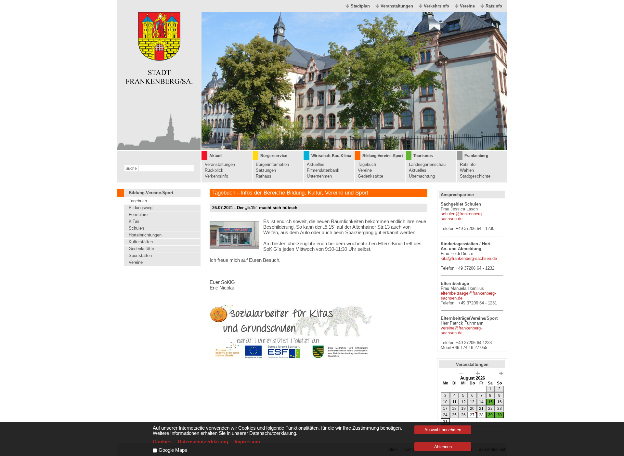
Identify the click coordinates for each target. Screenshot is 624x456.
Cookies (162, 441)
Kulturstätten (141, 241)
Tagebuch (367, 164)
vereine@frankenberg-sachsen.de (461, 330)
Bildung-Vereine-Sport (382, 156)
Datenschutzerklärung (203, 441)
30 (499, 415)
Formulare (138, 214)
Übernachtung (422, 176)
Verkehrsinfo (436, 6)
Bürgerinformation (272, 164)
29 (490, 415)
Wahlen (467, 170)
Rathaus (263, 176)
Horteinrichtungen (145, 235)
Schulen (136, 228)
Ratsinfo (494, 6)
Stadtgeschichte (475, 176)
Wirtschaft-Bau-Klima (331, 156)
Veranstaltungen (397, 6)
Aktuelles (315, 164)
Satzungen (266, 170)
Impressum (247, 441)
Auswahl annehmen (442, 429)
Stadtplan (360, 6)
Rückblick (214, 170)
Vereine (467, 6)
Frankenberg (476, 156)
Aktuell (215, 156)
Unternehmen (319, 176)
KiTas (134, 221)
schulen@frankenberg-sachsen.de (462, 216)
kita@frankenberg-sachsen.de (469, 258)
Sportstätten (140, 255)
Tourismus (423, 156)
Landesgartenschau (427, 164)
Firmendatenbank (323, 170)
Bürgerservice (273, 156)
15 (490, 402)
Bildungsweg (140, 207)
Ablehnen (443, 446)
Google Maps (173, 450)
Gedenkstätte (370, 176)
